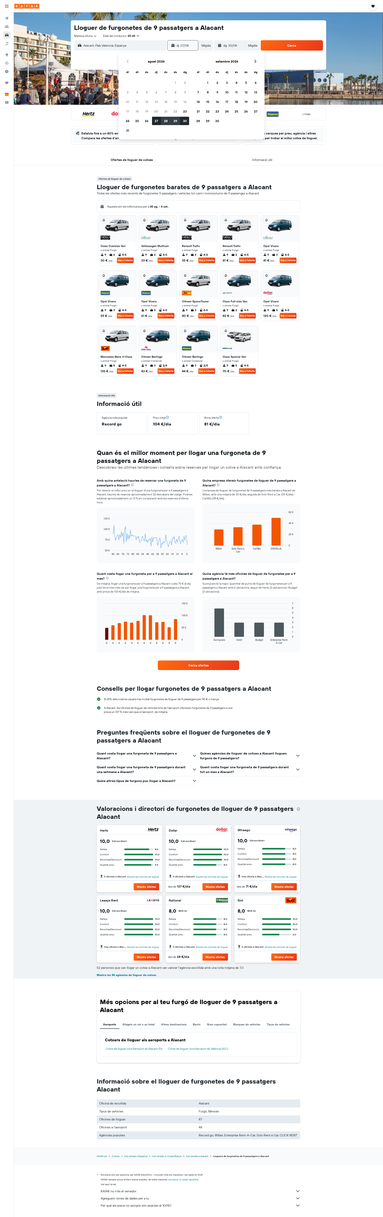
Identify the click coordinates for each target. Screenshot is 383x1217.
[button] (6, 6)
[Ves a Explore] (7, 55)
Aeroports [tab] (109, 1024)
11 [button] (137, 102)
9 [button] (185, 92)
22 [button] (175, 111)
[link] (198, 665)
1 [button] (175, 83)
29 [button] (175, 121)
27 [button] (156, 121)
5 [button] (147, 92)
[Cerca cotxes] (7, 35)
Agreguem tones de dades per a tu (125, 1198)
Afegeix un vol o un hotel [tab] (138, 1024)
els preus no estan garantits (183, 1179)
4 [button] (137, 92)
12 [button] (146, 102)
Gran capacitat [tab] (217, 1024)
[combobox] (85, 36)
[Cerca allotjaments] (7, 27)
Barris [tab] (196, 1024)
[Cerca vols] (7, 18)
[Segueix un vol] (7, 63)
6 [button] (156, 92)
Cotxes (115, 1156)
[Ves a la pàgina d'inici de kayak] (26, 6)
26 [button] (146, 121)
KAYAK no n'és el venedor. (119, 1191)
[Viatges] (7, 83)
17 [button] (127, 111)
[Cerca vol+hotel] (7, 43)
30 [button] (185, 121)
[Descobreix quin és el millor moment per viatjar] (7, 71)
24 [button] (127, 121)
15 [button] (175, 102)
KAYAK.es (102, 1156)
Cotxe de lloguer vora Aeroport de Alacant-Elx (134, 1048)
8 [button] (175, 92)
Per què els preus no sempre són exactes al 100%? (136, 1205)
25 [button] (137, 121)
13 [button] (156, 102)
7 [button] (166, 92)
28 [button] (166, 121)
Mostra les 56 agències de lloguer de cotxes (126, 975)
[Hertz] (153, 830)
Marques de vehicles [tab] (246, 1024)
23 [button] (185, 111)
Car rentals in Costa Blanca (166, 1156)
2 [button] (185, 83)
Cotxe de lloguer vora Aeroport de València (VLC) (198, 1048)
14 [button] (165, 102)
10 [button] (127, 102)
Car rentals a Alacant (197, 1156)
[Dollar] (222, 830)
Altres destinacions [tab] (174, 1024)
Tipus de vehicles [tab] (278, 1024)
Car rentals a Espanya (135, 1156)
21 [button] (165, 111)
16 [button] (185, 102)
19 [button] (146, 111)
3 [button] (127, 92)
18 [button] (137, 111)
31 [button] (127, 130)
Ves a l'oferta (125, 260)
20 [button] (156, 111)
